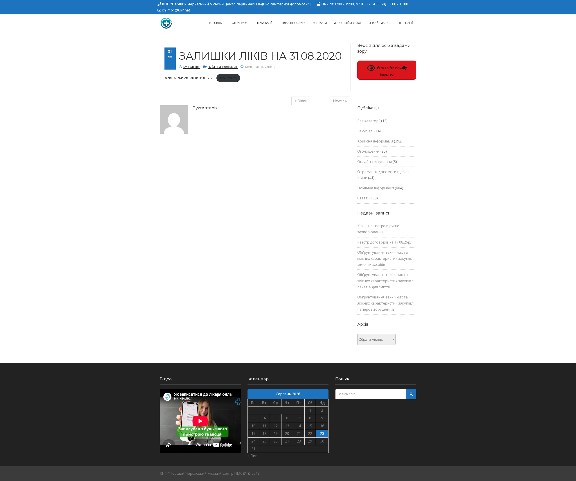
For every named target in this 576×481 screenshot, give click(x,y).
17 (253, 433)
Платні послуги (294, 23)
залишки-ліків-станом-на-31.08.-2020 (189, 78)
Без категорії (368, 120)
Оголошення (368, 151)
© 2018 (254, 473)
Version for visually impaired (391, 71)
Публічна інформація (223, 67)
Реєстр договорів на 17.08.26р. (384, 242)
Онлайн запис (380, 23)
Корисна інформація (375, 141)
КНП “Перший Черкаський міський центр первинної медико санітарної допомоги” (235, 4)
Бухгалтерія (191, 67)
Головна (215, 23)
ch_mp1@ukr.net (176, 10)
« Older (301, 100)
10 (253, 425)
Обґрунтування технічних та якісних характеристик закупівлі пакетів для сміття (385, 280)
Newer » (340, 100)
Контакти (320, 23)
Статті (363, 198)
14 (299, 425)
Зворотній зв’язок (348, 23)
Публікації (264, 23)
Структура (239, 23)
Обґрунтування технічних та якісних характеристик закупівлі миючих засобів (385, 258)
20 (287, 433)
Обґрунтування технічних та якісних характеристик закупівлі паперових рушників (385, 303)
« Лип (252, 455)
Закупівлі (365, 131)
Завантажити (228, 78)
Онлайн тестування (374, 161)
